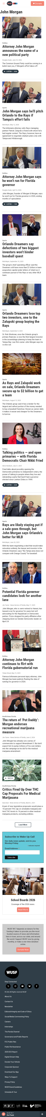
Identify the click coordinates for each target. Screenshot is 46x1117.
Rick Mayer (5, 125)
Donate (38, 3)
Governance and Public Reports (16, 1037)
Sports (4, 108)
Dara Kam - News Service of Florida (13, 803)
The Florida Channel (12, 1032)
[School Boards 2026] (23, 881)
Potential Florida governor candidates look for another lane (22, 596)
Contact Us (9, 1001)
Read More (23, 909)
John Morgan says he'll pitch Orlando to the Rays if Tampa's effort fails (22, 115)
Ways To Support (11, 1077)
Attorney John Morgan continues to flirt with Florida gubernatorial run (20, 664)
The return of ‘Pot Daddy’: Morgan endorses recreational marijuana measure (20, 726)
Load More (23, 825)
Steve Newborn (7, 466)
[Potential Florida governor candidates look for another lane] (21, 572)
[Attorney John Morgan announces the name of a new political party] (21, 27)
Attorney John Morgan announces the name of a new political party (20, 50)
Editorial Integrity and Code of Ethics (18, 1012)
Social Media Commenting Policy (17, 1017)
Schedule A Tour (11, 1092)
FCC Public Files (10, 1042)
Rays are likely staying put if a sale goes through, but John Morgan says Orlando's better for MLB (22, 531)
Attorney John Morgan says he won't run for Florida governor (21, 181)
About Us (8, 996)
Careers (8, 1022)
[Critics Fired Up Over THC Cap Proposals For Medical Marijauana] (21, 770)
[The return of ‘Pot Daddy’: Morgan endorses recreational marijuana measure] (21, 701)
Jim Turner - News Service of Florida (14, 605)
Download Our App (12, 1072)
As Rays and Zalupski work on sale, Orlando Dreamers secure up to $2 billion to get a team (22, 389)
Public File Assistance (13, 1047)
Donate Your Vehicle (12, 1062)
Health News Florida (9, 716)
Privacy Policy (10, 1082)
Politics (4, 43)
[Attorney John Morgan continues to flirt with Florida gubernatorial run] (21, 640)
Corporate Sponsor (12, 1067)
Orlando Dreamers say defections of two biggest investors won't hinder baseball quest (20, 250)
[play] (3, 1114)
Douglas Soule (7, 60)
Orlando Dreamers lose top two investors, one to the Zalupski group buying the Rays (21, 319)
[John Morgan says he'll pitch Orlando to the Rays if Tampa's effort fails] (21, 92)
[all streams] (43, 1114)
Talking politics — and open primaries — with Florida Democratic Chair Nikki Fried (22, 456)
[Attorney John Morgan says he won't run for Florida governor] (21, 157)
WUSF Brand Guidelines (13, 1087)
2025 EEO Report (11, 1052)
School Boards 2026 (23, 900)
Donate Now (23, 949)
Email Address (12, 848)
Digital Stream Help (12, 1057)
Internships (9, 1027)
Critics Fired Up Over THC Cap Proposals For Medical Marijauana (21, 793)
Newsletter (9, 1007)
